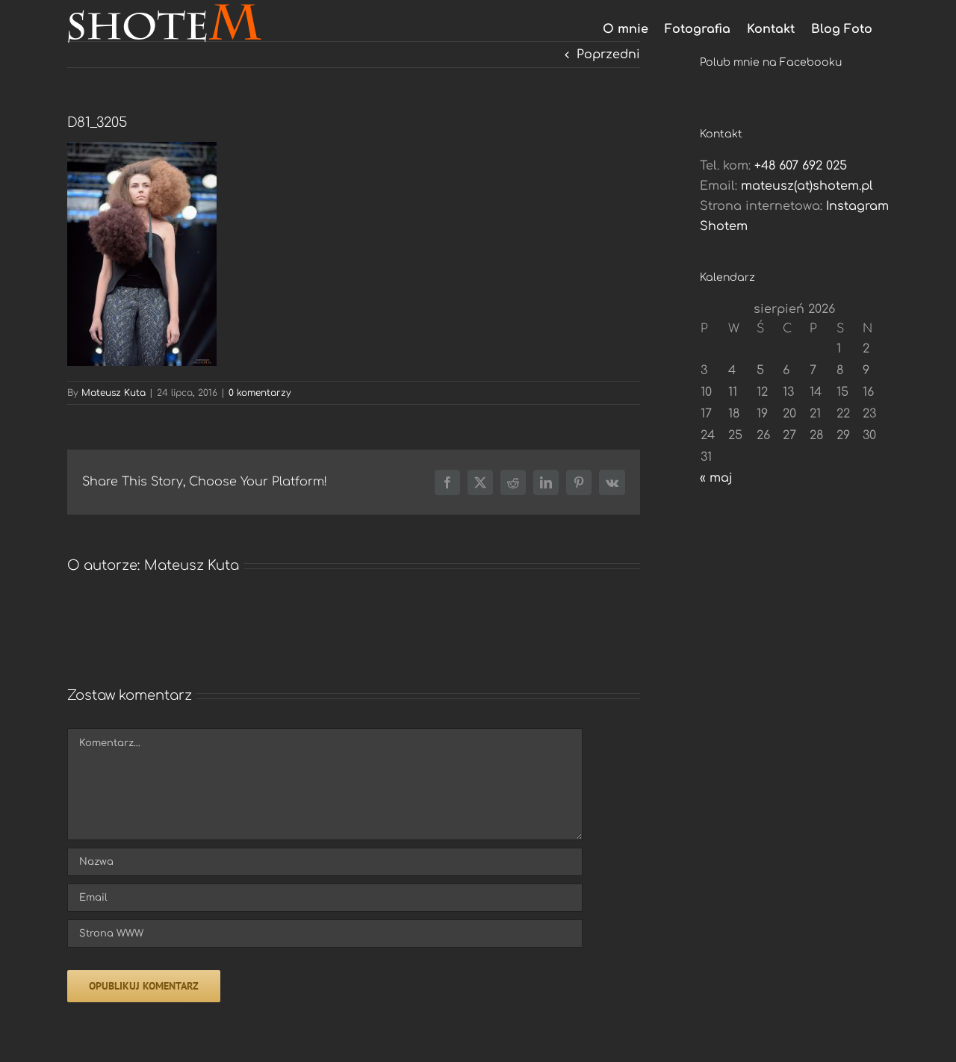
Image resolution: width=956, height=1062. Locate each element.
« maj (716, 478)
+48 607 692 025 (800, 166)
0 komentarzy (260, 393)
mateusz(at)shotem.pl (807, 186)
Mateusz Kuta (113, 393)
